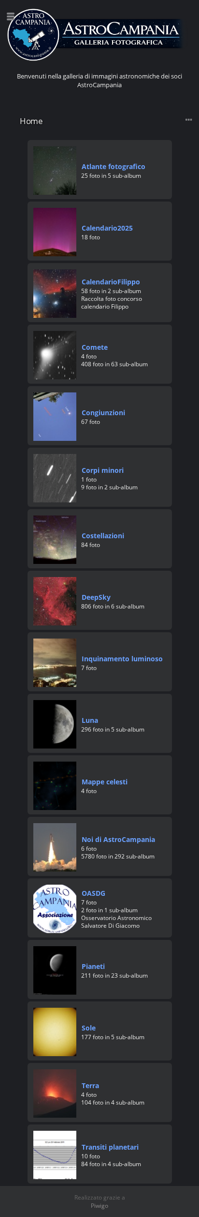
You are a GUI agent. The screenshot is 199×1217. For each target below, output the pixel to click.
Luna (90, 720)
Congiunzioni (103, 412)
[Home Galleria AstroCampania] (99, 35)
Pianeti (93, 966)
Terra (90, 1085)
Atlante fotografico (113, 166)
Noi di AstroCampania (118, 839)
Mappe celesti (105, 781)
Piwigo (99, 1205)
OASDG (93, 893)
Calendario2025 (107, 228)
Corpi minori (103, 470)
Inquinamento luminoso (122, 658)
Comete (95, 347)
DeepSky (96, 597)
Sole (89, 1027)
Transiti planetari (110, 1147)
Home (31, 120)
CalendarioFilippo (111, 281)
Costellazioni (103, 535)
